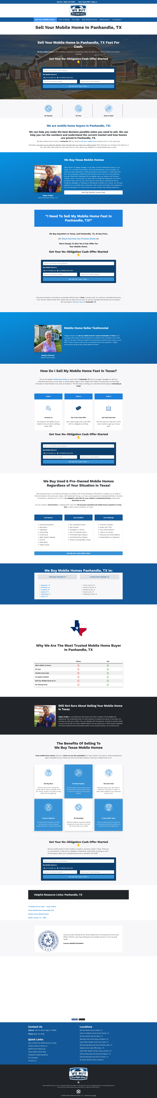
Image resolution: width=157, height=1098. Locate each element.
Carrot (94, 1095)
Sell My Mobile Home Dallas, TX (91, 1030)
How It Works (64, 20)
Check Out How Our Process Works (78, 239)
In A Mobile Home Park (66, 77)
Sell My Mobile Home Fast (93, 192)
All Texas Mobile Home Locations (91, 1060)
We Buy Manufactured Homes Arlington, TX (95, 1054)
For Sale (75, 20)
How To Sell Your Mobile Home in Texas (42, 1043)
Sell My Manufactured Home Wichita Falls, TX (96, 1045)
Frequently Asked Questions (38, 1055)
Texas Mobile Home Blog (37, 1052)
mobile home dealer (60, 379)
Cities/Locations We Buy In (37, 1046)
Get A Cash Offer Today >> (87, 2)
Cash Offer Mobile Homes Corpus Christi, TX (95, 1051)
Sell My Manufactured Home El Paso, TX (94, 1057)
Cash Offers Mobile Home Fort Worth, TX (94, 1042)
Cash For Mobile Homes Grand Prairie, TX (94, 1033)
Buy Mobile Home (89, 20)
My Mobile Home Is (50, 74)
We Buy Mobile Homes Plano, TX (91, 1036)
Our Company (33, 1058)
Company (117, 20)
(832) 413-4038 (69, 2)
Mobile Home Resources (36, 1049)
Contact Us (32, 1060)
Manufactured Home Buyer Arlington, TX (94, 1039)
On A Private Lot (50, 77)
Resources (104, 20)
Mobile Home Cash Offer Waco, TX (92, 1048)
